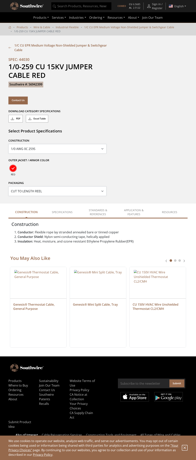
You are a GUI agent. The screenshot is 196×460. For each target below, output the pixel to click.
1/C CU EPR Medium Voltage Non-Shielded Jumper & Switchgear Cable (129, 27)
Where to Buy (18, 385)
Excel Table (39, 118)
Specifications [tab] (62, 212)
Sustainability (48, 381)
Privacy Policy (42, 455)
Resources (16, 394)
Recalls (44, 404)
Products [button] (40, 17)
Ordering (14, 390)
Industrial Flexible (67, 27)
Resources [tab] (169, 212)
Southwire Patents (46, 396)
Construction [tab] (26, 212)
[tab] (171, 260)
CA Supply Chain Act (81, 415)
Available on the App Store (134, 397)
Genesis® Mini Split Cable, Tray (95, 304)
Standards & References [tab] (98, 212)
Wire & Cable (41, 27)
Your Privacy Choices (79, 406)
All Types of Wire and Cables (160, 435)
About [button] (132, 17)
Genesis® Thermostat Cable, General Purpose (34, 306)
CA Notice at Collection (78, 396)
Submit (177, 383)
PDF (18, 118)
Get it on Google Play (168, 397)
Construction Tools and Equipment (111, 435)
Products (22, 27)
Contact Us (18, 100)
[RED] (13, 168)
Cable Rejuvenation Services (62, 435)
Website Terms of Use (82, 383)
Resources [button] (115, 17)
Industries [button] (76, 17)
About (12, 399)
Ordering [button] (95, 17)
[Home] (9, 27)
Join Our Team (152, 17)
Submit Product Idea (19, 424)
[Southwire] (27, 6)
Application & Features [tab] (134, 212)
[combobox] (81, 6)
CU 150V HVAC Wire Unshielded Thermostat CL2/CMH (156, 306)
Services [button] (58, 17)
